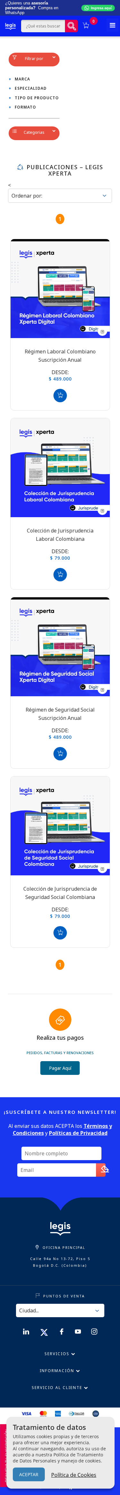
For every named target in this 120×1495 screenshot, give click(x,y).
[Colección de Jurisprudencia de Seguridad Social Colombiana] (60, 825)
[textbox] (43, 26)
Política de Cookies (73, 1474)
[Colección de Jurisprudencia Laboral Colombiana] (60, 467)
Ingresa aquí (101, 8)
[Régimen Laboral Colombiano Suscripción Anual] (60, 288)
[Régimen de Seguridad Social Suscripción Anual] (60, 646)
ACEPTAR (28, 1474)
